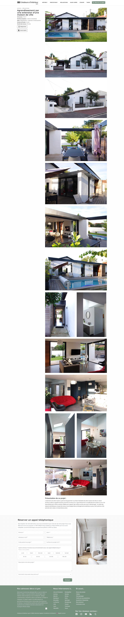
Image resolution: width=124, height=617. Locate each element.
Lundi (22, 553)
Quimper (67, 600)
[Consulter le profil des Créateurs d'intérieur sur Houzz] (91, 614)
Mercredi (40, 553)
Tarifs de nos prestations (83, 598)
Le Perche (56, 602)
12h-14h (38, 556)
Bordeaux (56, 598)
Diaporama (23, 26)
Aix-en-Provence (58, 592)
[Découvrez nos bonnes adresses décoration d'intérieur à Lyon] (32, 609)
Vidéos (78, 594)
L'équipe (82, 2)
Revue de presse (80, 592)
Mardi (31, 553)
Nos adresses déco (28, 589)
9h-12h (24, 556)
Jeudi (49, 553)
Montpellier (68, 592)
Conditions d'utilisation (50, 613)
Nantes (67, 594)
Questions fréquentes (82, 600)
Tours (66, 608)
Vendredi (58, 553)
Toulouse (67, 606)
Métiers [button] (44, 2)
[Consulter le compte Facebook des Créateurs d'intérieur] (76, 614)
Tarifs (88, 2)
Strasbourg (68, 602)
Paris (66, 598)
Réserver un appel (99, 2)
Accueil (19, 8)
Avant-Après (73, 2)
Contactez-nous (80, 604)
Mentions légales (39, 613)
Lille (54, 604)
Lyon (54, 606)
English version (61, 613)
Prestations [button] (53, 2)
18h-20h (64, 556)
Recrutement (79, 602)
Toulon (67, 604)
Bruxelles (56, 600)
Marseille (55, 608)
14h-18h (51, 556)
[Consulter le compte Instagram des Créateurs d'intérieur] (81, 614)
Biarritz (55, 596)
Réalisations (64, 2)
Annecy (55, 594)
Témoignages (80, 596)
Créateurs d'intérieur (29, 3)
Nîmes (66, 596)
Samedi (67, 553)
